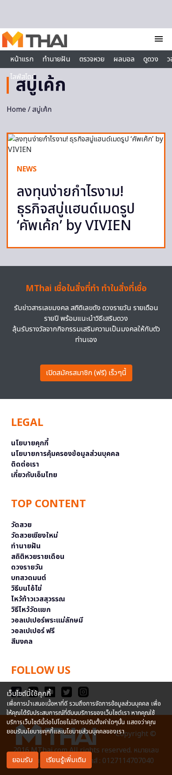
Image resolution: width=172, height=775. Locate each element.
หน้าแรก (22, 59)
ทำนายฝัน (56, 59)
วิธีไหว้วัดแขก (31, 609)
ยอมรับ (22, 760)
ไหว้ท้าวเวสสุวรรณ (38, 599)
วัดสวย (21, 525)
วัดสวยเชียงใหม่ (34, 535)
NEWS (27, 169)
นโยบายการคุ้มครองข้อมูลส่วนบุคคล (65, 453)
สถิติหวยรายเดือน (37, 556)
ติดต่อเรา (25, 464)
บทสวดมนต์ (28, 578)
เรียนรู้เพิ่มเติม (66, 760)
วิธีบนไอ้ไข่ (26, 588)
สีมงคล (22, 641)
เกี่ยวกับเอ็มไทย (34, 475)
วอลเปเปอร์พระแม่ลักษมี (47, 620)
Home (16, 109)
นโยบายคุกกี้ (30, 443)
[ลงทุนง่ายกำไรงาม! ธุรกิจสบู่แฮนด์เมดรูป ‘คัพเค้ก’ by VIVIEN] (86, 144)
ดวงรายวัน (27, 567)
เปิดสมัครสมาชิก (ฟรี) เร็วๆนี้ (86, 373)
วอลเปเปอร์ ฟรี (33, 631)
